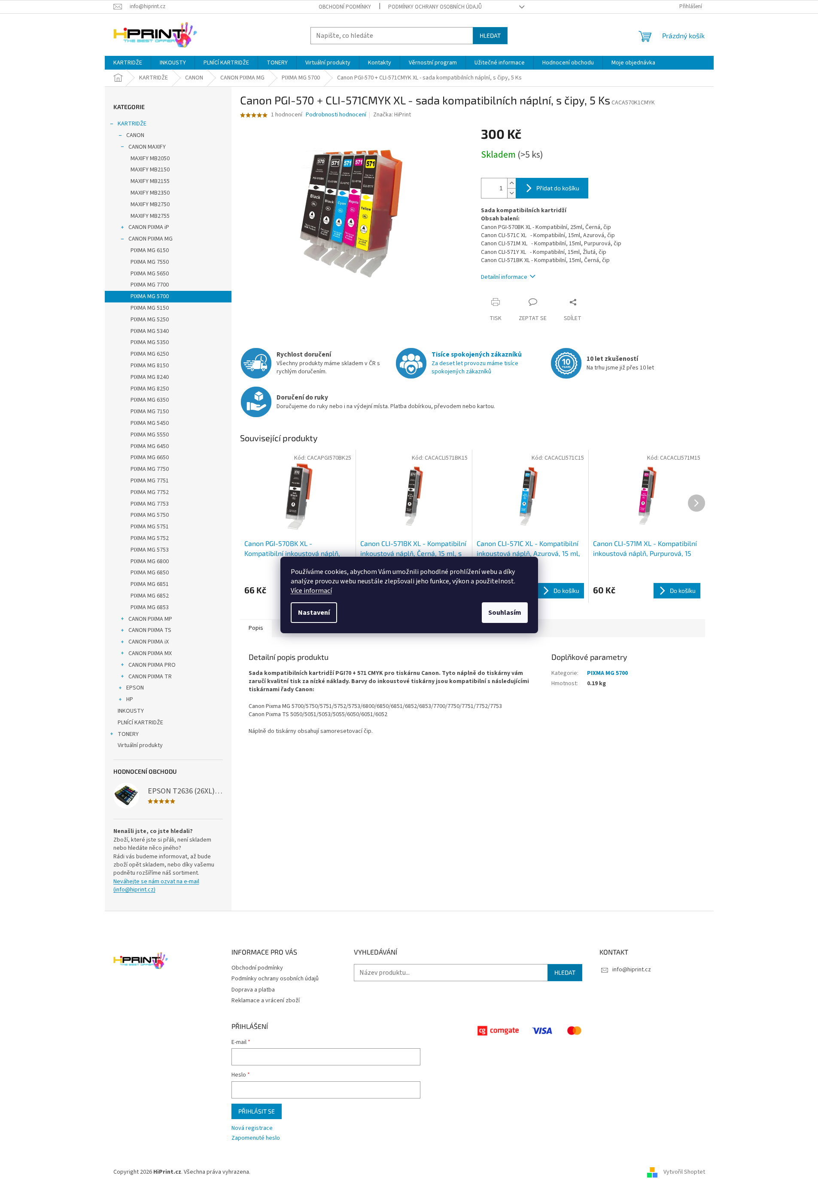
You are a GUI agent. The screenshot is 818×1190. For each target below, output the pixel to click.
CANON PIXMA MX (150, 653)
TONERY (128, 734)
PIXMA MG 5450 (150, 423)
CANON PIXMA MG (150, 239)
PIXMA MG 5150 (150, 308)
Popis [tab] (256, 628)
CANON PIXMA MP (150, 619)
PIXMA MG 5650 (150, 273)
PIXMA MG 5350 (150, 342)
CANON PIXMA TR (150, 676)
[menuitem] (128, 63)
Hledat (490, 35)
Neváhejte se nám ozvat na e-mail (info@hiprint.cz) (156, 886)
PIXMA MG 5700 (150, 296)
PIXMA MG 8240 (150, 377)
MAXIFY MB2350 (150, 193)
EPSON (135, 687)
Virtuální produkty (140, 745)
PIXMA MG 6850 (150, 572)
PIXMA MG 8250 (150, 388)
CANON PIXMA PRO (152, 665)
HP (129, 699)
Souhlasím (504, 612)
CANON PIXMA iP (148, 227)
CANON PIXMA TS (149, 630)
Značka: (392, 114)
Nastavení (314, 612)
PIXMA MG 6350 (150, 400)
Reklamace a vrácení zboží (265, 1000)
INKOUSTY (131, 711)
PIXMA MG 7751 (150, 480)
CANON (135, 135)
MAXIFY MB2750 (150, 204)
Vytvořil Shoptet (684, 1172)
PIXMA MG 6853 (150, 607)
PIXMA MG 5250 (150, 319)
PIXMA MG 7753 (150, 504)
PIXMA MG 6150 (150, 250)
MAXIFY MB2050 (150, 158)
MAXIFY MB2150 (150, 169)
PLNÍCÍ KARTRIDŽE (140, 722)
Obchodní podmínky (345, 7)
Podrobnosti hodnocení (336, 115)
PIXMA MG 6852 (150, 596)
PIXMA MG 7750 (150, 469)
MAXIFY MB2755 (150, 216)
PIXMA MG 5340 (150, 331)
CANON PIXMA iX (148, 642)
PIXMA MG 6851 (150, 584)
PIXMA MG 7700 (150, 285)
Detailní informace (504, 277)
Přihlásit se (256, 1111)
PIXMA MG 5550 (150, 434)
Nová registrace (252, 1128)
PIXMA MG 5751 (150, 526)
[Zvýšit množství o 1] (511, 183)
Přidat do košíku (557, 188)
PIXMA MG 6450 (150, 446)
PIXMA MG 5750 (150, 515)
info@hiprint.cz (631, 969)
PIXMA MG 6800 (150, 561)
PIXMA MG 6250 (150, 354)
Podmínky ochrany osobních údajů (435, 7)
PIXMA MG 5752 (150, 538)
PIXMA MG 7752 (150, 492)
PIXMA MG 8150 (150, 365)
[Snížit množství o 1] (511, 193)
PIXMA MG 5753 (150, 550)
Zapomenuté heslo (255, 1138)
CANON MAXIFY (147, 147)
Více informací (311, 590)
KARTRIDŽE (132, 123)
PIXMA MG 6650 (150, 457)
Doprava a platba (253, 990)
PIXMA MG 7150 (150, 411)
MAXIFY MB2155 (150, 181)
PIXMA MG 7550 (150, 262)
